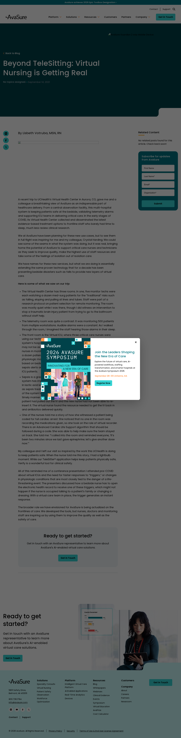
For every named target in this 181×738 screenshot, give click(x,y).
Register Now (103, 383)
